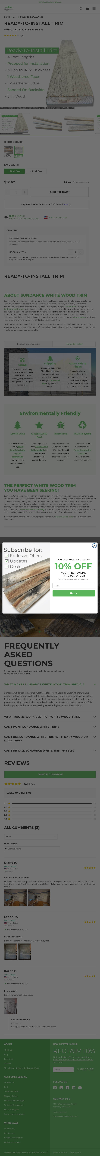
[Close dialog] (94, 545)
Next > (73, 593)
